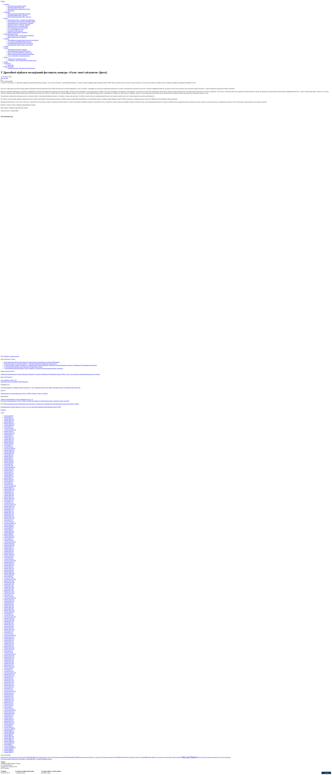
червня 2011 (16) (9, 699)
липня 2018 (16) (8, 567)
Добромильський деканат (45, 757)
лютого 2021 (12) (9, 518)
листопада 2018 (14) (10, 560)
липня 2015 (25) (8, 623)
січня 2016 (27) (8, 613)
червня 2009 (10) (9, 736)
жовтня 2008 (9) (8, 749)
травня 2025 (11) (9, 439)
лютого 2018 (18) (9, 574)
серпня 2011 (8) (8, 696)
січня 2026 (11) (8, 426)
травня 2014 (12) (9, 644)
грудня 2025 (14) (9, 428)
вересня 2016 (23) (9, 601)
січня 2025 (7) (8, 445)
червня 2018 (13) (9, 568)
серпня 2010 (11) (9, 714)
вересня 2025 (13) (9, 433)
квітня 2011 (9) (8, 702)
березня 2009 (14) (9, 741)
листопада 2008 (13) (10, 747)
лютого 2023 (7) (8, 481)
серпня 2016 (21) (9, 602)
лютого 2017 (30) (9, 593)
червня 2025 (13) (9, 437)
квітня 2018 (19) (9, 571)
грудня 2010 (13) (9, 708)
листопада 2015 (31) (10, 616)
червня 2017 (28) (9, 587)
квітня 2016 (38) (9, 609)
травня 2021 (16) (9, 514)
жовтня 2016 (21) (9, 599)
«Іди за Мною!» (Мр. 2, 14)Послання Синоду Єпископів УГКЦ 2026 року (14, 380)
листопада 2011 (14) (10, 691)
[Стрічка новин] (6, 759)
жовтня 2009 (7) (8, 730)
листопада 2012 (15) (10, 672)
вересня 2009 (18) (9, 732)
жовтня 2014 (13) (9, 637)
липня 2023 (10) (8, 473)
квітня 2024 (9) (8, 459)
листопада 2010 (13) (10, 710)
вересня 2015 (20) (9, 620)
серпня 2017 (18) (9, 584)
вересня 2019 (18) (9, 545)
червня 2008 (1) (8, 752)
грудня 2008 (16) (9, 746)
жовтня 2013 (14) (9, 655)
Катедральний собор (72, 757)
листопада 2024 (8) (9, 448)
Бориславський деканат (20, 757)
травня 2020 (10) (9, 532)
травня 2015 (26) (9, 626)
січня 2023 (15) (8, 482)
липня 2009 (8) (8, 735)
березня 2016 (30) (9, 610)
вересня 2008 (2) (9, 750)
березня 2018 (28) (9, 573)
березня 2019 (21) (9, 554)
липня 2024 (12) (8, 454)
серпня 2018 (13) (9, 565)
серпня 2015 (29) (9, 621)
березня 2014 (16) (9, 648)
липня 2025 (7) (8, 436)
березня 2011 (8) (9, 704)
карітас (200, 757)
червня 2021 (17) (9, 512)
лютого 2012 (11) (9, 686)
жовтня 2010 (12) (9, 711)
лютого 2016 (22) (9, 612)
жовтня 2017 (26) (9, 581)
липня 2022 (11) (8, 492)
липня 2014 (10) (8, 641)
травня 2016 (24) (9, 607)
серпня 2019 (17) (9, 546)
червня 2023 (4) (8, 475)
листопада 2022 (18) (10, 486)
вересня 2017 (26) (9, 582)
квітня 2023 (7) (8, 478)
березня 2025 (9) (9, 442)
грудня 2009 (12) (9, 727)
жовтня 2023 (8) (8, 468)
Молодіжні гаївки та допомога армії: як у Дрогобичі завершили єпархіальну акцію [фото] (30, 363)
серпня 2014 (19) (9, 640)
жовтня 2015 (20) (9, 618)
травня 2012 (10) (9, 682)
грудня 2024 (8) (8, 447)
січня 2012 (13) (8, 688)
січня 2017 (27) (8, 595)
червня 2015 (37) (9, 624)
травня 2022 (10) (9, 495)
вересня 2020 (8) (9, 526)
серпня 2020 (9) (8, 528)
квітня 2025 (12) (9, 440)
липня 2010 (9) (8, 716)
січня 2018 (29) (8, 576)
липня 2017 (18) (8, 585)
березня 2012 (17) (9, 685)
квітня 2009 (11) (8, 739)
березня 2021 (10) (9, 517)
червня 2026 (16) (9, 419)
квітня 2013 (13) (9, 665)
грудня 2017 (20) (9, 577)
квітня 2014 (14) (9, 646)
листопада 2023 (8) (9, 467)
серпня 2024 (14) (9, 453)
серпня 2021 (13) (9, 509)
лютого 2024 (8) (8, 462)
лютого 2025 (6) (8, 444)
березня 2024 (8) (9, 461)
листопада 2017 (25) (10, 579)
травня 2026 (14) (9, 420)
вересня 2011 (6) (9, 694)
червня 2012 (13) (9, 680)
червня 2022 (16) (9, 493)
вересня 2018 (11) (9, 563)
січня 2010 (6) (8, 725)
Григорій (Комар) (32, 757)
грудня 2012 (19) (9, 671)
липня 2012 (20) (8, 679)
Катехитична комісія (84, 757)
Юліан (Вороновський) (175, 757)
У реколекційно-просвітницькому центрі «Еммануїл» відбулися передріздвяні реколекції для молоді (33, 368)
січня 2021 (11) (8, 520)
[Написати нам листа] (16, 759)
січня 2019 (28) (8, 557)
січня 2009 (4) (8, 744)
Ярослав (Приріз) (190, 757)
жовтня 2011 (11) (9, 693)
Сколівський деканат (134, 757)
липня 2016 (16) (8, 604)
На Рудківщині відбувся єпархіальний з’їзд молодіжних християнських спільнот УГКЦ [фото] (32, 362)
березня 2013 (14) (9, 666)
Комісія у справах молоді (11, 356)
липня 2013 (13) (8, 660)
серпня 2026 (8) (8, 416)
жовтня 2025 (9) (8, 431)
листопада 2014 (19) (10, 635)
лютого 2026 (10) (9, 425)
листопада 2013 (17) (10, 654)
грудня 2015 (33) (9, 615)
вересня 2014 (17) (9, 638)
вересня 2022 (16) (9, 489)
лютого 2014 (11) (9, 649)
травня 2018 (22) (9, 570)
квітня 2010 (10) (9, 721)
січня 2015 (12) (8, 632)
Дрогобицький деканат (58, 757)
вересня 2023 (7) (9, 470)
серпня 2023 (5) (8, 472)
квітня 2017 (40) (9, 590)
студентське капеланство (224, 757)
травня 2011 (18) (9, 700)
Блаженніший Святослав (7, 757)
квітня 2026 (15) (9, 422)
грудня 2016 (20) (9, 596)
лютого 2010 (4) (8, 724)
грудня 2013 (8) (8, 652)
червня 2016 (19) (9, 605)
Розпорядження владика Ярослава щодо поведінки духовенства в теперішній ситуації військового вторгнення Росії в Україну (42, 404)
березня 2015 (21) (9, 629)
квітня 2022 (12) (9, 496)
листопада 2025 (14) (10, 430)
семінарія (215, 757)
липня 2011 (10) (8, 697)
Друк (2, 78)
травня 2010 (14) (9, 719)
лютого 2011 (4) (8, 705)
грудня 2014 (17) (9, 634)
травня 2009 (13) (9, 738)
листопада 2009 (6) (9, 728)
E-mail (6, 78)
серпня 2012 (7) (8, 677)
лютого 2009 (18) (9, 743)
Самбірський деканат (122, 757)
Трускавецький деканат (162, 757)
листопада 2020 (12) (10, 523)
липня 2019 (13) (8, 548)
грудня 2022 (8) (8, 484)
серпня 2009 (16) (9, 733)
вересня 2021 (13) (9, 507)
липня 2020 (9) (8, 529)
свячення (209, 757)
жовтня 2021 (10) (9, 506)
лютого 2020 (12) (9, 537)
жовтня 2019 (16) (9, 543)
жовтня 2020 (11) (9, 525)
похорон (204, 757)
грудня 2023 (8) (8, 465)
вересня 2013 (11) (9, 657)
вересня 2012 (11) (9, 676)
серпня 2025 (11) (9, 434)
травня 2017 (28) (9, 588)
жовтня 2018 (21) (9, 562)
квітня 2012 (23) (9, 683)
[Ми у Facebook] (27, 759)
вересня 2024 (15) (9, 451)
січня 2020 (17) (8, 539)
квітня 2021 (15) (9, 515)
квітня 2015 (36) (9, 627)
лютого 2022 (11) (9, 500)
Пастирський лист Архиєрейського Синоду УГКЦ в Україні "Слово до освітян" (24, 393)
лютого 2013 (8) (8, 668)
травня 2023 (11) (9, 476)
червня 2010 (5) (8, 718)
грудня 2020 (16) (9, 521)
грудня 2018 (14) (9, 559)
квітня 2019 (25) (9, 553)
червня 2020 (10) (9, 531)
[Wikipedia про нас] (46, 759)
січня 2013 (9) (8, 669)
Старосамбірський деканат (148, 757)
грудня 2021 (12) (9, 503)
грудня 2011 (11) (9, 690)
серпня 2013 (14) (9, 658)
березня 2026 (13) (9, 423)
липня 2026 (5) (8, 417)
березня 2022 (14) (9, 498)
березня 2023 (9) (9, 479)
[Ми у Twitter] (36, 759)
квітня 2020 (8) (8, 534)
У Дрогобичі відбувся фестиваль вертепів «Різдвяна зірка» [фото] (23, 367)
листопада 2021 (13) (10, 504)
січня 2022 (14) (8, 501)
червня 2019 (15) (9, 549)
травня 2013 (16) (9, 663)
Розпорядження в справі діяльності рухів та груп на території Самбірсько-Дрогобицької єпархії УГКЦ (31, 407)
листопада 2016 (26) (10, 598)
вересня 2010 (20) (9, 713)
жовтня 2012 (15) (9, 674)
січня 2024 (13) (8, 464)
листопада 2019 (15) (10, 542)
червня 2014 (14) (9, 643)
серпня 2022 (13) (9, 490)
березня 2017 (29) (9, 591)
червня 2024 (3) (8, 456)
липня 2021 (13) (8, 511)
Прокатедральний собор (109, 757)
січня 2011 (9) (8, 707)
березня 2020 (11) (9, 535)
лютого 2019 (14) (9, 556)
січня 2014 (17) (8, 651)
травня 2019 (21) (9, 551)
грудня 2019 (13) (9, 540)
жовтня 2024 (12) (9, 450)
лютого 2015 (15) (9, 630)
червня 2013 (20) (9, 662)
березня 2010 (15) (9, 722)
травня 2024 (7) (8, 458)
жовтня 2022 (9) (8, 487)
